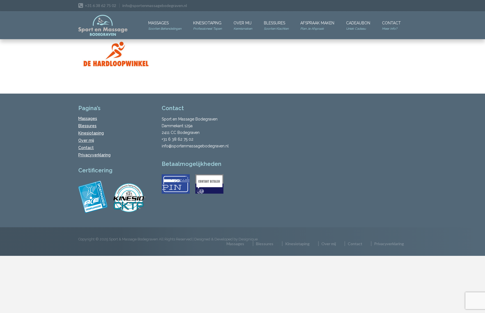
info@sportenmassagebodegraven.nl (154, 5)
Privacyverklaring (94, 155)
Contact (391, 26)
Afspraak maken (317, 26)
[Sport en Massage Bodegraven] (103, 26)
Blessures (276, 26)
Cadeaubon (358, 26)
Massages (164, 26)
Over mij (243, 26)
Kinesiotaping (207, 26)
